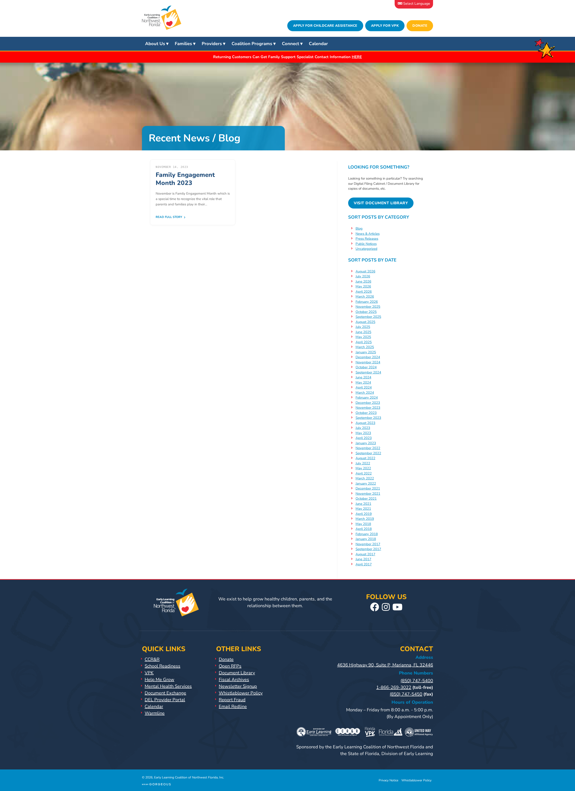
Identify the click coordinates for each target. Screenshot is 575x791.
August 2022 (365, 458)
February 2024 (367, 397)
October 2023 (366, 413)
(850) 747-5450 (406, 694)
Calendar (318, 44)
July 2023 (363, 428)
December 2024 (368, 357)
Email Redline (233, 706)
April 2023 (364, 438)
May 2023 (363, 433)
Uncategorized (366, 248)
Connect (290, 44)
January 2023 (366, 443)
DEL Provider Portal (165, 700)
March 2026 (365, 296)
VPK (149, 673)
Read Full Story (169, 217)
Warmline (155, 713)
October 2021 (366, 498)
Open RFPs (230, 666)
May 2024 (363, 382)
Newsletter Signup (238, 686)
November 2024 (368, 362)
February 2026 (367, 301)
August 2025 (365, 322)
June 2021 (363, 503)
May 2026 (363, 286)
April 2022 (364, 473)
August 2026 (365, 271)
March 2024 (365, 392)
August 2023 (365, 423)
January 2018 (366, 539)
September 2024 (368, 372)
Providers (212, 44)
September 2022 (368, 453)
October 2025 (366, 312)
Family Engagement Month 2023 (185, 179)
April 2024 (364, 387)
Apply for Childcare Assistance (325, 25)
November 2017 (368, 544)
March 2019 (365, 518)
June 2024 (363, 377)
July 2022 (363, 463)
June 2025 (363, 332)
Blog (359, 228)
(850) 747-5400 (416, 681)
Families (183, 44)
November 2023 (368, 407)
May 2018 (363, 524)
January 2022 (366, 483)
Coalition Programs (252, 44)
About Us (155, 44)
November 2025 (368, 306)
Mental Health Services (168, 686)
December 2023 (368, 402)
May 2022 (363, 468)
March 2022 (365, 478)
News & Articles (368, 233)
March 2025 (365, 347)
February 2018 (367, 534)
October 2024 (366, 367)
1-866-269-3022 (393, 687)
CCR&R (152, 659)
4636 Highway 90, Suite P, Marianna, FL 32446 (385, 665)
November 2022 (368, 448)
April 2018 (364, 529)
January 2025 (366, 352)
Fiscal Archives (234, 680)
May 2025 (363, 337)
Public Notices (366, 244)
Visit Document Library (381, 203)
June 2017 (363, 559)
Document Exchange (165, 693)
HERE (357, 56)
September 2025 (368, 316)
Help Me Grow (159, 680)
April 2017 (364, 564)
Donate (419, 25)
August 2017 (365, 554)
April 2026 (364, 291)
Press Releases (367, 238)
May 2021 (363, 508)
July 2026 (363, 276)
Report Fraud (232, 700)
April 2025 (364, 342)
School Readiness (162, 666)
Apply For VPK (385, 25)
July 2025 (363, 327)
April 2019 (364, 514)
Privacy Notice (388, 780)
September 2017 (368, 549)
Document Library (237, 673)
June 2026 (363, 281)
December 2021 (368, 488)
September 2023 (368, 417)
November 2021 (368, 493)
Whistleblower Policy (241, 693)
